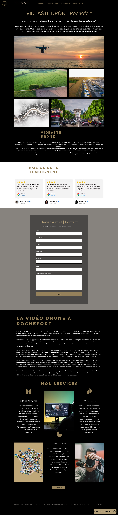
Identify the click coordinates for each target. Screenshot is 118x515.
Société (38, 230)
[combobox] (59, 262)
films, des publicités (38, 149)
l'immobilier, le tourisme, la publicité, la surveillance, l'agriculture (41, 362)
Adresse (38, 258)
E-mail (38, 244)
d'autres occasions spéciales (31, 354)
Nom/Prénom (40, 237)
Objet (37, 266)
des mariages (71, 352)
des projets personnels (78, 149)
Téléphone (39, 251)
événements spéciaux (58, 149)
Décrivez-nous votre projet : (44, 273)
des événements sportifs (56, 352)
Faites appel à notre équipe (80, 153)
